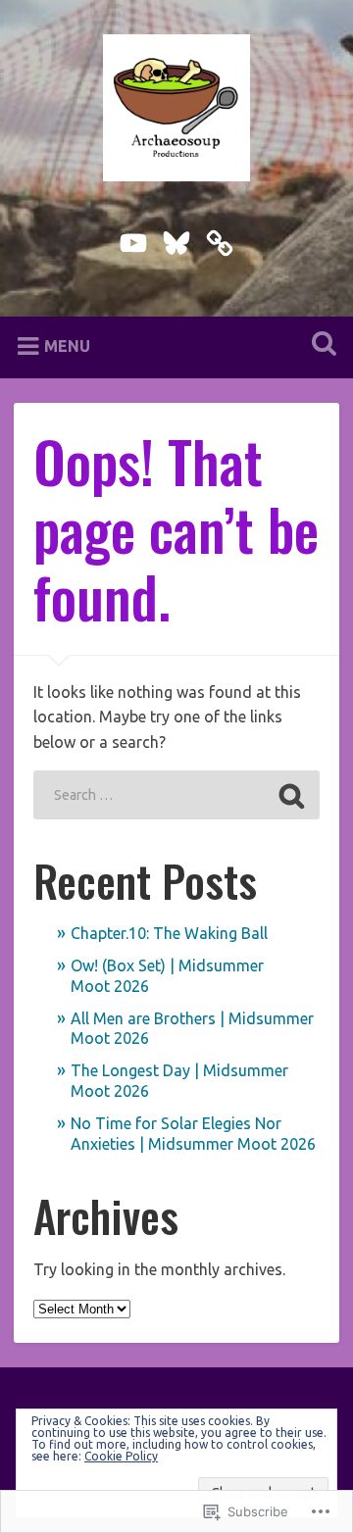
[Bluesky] (176, 239)
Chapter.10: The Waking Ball (169, 933)
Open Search (319, 345)
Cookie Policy (121, 1456)
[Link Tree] (219, 239)
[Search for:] (176, 794)
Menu (67, 345)
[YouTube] (133, 239)
